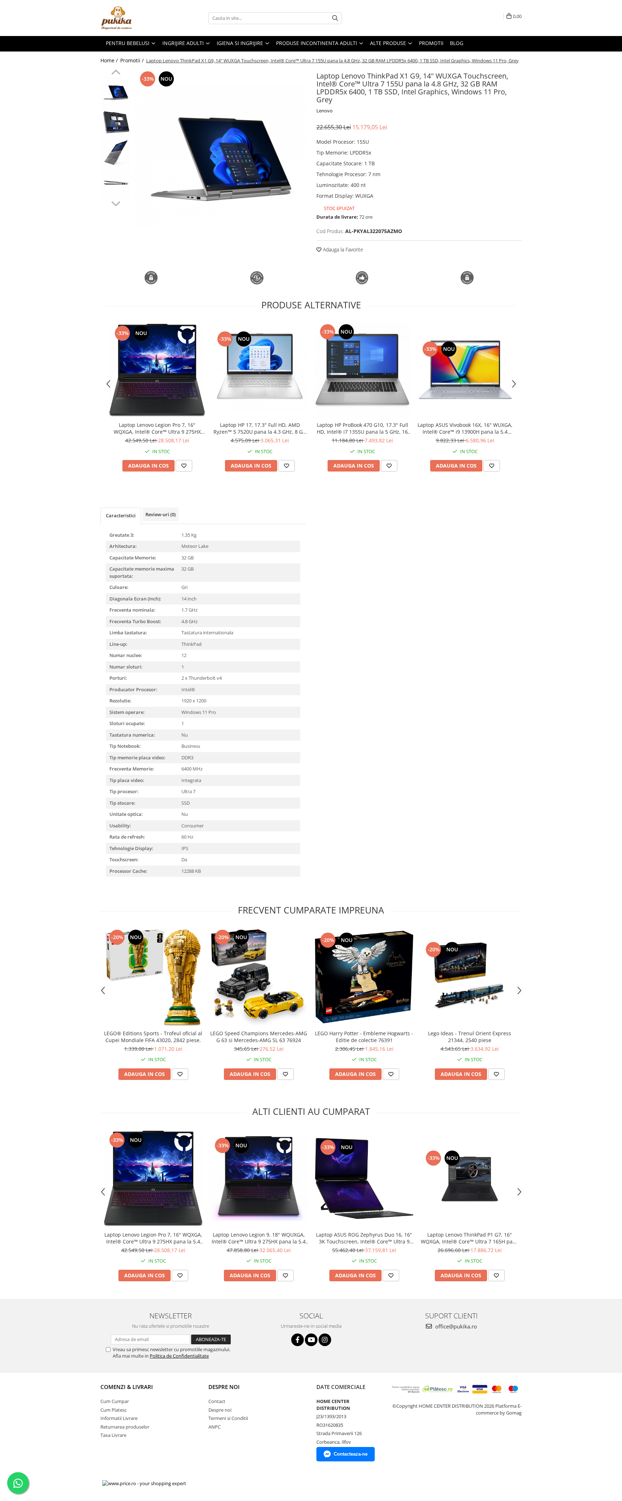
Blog (456, 43)
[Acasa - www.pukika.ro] (136, 18)
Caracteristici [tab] (121, 515)
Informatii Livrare (119, 1418)
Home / (109, 60)
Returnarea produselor (124, 1427)
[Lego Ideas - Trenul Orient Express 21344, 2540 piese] (469, 977)
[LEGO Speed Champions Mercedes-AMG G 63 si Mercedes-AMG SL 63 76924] (258, 977)
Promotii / (132, 60)
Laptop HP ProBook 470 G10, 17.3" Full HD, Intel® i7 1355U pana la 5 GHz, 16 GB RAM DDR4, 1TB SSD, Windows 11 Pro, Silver (362, 428)
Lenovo (324, 110)
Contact (216, 1401)
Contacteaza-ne (351, 1454)
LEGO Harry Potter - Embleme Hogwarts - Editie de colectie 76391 (364, 1037)
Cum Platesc (113, 1410)
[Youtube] (311, 1340)
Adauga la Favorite (342, 249)
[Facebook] (297, 1340)
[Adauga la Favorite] (184, 466)
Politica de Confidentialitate (179, 1356)
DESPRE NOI (224, 1386)
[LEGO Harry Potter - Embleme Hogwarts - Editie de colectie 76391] (364, 977)
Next (116, 202)
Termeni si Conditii (228, 1418)
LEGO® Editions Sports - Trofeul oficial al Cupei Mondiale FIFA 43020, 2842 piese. (153, 1037)
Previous (116, 73)
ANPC (214, 1427)
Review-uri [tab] (160, 514)
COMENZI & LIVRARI (126, 1386)
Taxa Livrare (113, 1435)
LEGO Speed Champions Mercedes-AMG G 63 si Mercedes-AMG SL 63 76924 (258, 1037)
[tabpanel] (220, 155)
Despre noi (219, 1410)
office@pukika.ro (455, 1326)
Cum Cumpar (114, 1401)
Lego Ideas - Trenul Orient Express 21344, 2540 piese (469, 1037)
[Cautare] (335, 18)
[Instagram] (325, 1340)
